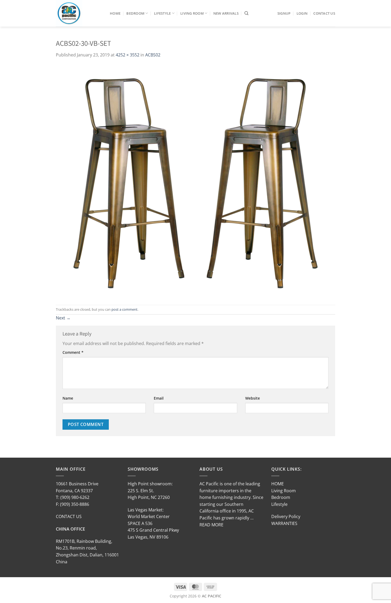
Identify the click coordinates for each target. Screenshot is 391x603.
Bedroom (135, 13)
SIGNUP (284, 13)
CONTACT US (69, 516)
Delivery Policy (285, 516)
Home (115, 13)
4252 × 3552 (127, 55)
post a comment (124, 309)
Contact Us (324, 13)
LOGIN (302, 13)
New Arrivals (226, 13)
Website (252, 398)
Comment (73, 352)
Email (159, 398)
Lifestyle (162, 13)
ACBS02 (152, 55)
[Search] (246, 13)
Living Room (192, 13)
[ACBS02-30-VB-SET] (195, 181)
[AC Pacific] (79, 13)
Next (63, 318)
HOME (277, 484)
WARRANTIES (284, 523)
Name (68, 398)
